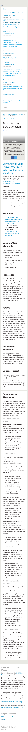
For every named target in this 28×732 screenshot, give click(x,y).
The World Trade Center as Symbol (12, 73)
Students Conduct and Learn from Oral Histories (13, 19)
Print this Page (6, 118)
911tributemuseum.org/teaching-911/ (12, 707)
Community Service (8, 94)
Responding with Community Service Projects (13, 101)
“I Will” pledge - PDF (11, 231)
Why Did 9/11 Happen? (9, 58)
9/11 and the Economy (9, 75)
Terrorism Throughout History (11, 42)
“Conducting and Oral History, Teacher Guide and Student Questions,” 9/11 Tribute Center (13, 220)
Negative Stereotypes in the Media (12, 44)
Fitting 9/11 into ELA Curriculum (11, 22)
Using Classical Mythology (10, 27)
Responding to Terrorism (9, 40)
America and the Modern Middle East (13, 38)
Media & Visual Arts (8, 80)
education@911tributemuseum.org (11, 702)
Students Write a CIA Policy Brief (12, 71)
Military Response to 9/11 (10, 46)
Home (4, 9)
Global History (7, 31)
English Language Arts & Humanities (13, 12)
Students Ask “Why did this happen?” (13, 69)
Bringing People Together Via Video (13, 86)
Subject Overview (9, 15)
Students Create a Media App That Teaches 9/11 (12, 89)
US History (6, 62)
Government (6, 51)
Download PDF (14, 118)
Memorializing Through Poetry (11, 24)
